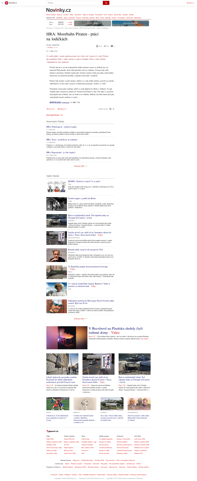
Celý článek (144, 339)
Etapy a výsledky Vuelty (71, 442)
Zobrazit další (79, 166)
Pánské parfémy (143, 467)
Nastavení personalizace (138, 474)
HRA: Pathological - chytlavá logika (61, 126)
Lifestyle (125, 14)
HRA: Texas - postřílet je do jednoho (61, 139)
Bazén (67, 463)
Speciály (108, 18)
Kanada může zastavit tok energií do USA (85, 249)
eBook (100, 46)
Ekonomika (117, 14)
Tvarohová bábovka (105, 447)
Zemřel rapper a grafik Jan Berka (82, 198)
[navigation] (2, 3)
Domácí (65, 14)
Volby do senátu (51, 450)
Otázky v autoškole (140, 450)
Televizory (122, 467)
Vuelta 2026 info (69, 439)
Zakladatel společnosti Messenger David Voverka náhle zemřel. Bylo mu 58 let (91, 302)
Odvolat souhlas (123, 474)
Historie (78, 18)
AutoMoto (59, 18)
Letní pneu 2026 (139, 439)
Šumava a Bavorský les (124, 445)
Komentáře (98, 14)
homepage (65, 102)
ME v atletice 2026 (88, 447)
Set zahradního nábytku (117, 463)
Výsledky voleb (51, 445)
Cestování (71, 18)
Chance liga (85, 439)
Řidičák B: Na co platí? (141, 447)
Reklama (67, 474)
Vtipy (69, 184)
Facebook (54, 474)
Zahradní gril (130, 463)
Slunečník (96, 463)
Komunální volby (51, 453)
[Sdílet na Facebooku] (110, 109)
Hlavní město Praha (74, 238)
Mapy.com (76, 460)
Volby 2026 (50, 439)
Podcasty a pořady (88, 18)
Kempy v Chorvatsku (123, 439)
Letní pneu (104, 467)
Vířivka (138, 463)
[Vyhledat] (106, 3)
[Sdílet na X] (113, 109)
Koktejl (131, 14)
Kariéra (74, 474)
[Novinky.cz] (58, 10)
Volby (71, 14)
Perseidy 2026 (99, 460)
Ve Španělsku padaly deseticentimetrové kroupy (88, 266)
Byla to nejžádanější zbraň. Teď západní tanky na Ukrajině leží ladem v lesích (88, 216)
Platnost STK (138, 453)
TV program (121, 18)
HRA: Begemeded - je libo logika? (60, 152)
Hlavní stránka (51, 14)
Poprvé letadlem (122, 442)
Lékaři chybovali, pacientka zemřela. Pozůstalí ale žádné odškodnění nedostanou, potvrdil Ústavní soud (61, 379)
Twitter (61, 474)
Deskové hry (113, 467)
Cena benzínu (110, 460)
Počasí (114, 18)
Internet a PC (50, 18)
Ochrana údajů (112, 474)
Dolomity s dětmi (122, 453)
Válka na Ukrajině (88, 14)
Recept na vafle (104, 450)
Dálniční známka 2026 (141, 442)
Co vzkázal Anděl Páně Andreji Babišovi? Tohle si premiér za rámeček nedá (89, 284)
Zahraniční (77, 14)
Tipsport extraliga (87, 445)
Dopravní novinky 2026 (141, 445)
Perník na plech (104, 453)
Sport (97, 18)
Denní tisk (129, 18)
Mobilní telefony (68, 467)
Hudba (70, 201)
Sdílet (107, 46)
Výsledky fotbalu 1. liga (89, 442)
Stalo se (59, 14)
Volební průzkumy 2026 (54, 442)
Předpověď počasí (87, 460)
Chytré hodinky (132, 467)
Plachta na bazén (76, 463)
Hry (62, 115)
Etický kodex (101, 474)
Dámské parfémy (93, 467)
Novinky (48, 45)
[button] (56, 187)
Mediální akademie (89, 474)
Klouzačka (104, 463)
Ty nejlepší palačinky (106, 439)
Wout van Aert (68, 450)
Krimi (105, 14)
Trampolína (87, 463)
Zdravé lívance (104, 445)
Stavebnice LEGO (80, 467)
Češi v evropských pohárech (125, 460)
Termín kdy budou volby (54, 447)
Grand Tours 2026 (70, 453)
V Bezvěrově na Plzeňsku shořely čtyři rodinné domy (116, 330)
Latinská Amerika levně (124, 450)
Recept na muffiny (105, 442)
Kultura (110, 14)
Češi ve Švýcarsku (123, 447)
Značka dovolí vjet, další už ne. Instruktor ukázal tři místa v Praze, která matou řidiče (89, 233)
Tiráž (80, 474)
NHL (83, 453)
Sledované (137, 18)
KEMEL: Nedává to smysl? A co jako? (84, 181)
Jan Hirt (66, 445)
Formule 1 (85, 450)
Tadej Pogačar (68, 447)
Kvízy (102, 18)
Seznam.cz (190, 3)
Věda (65, 18)
